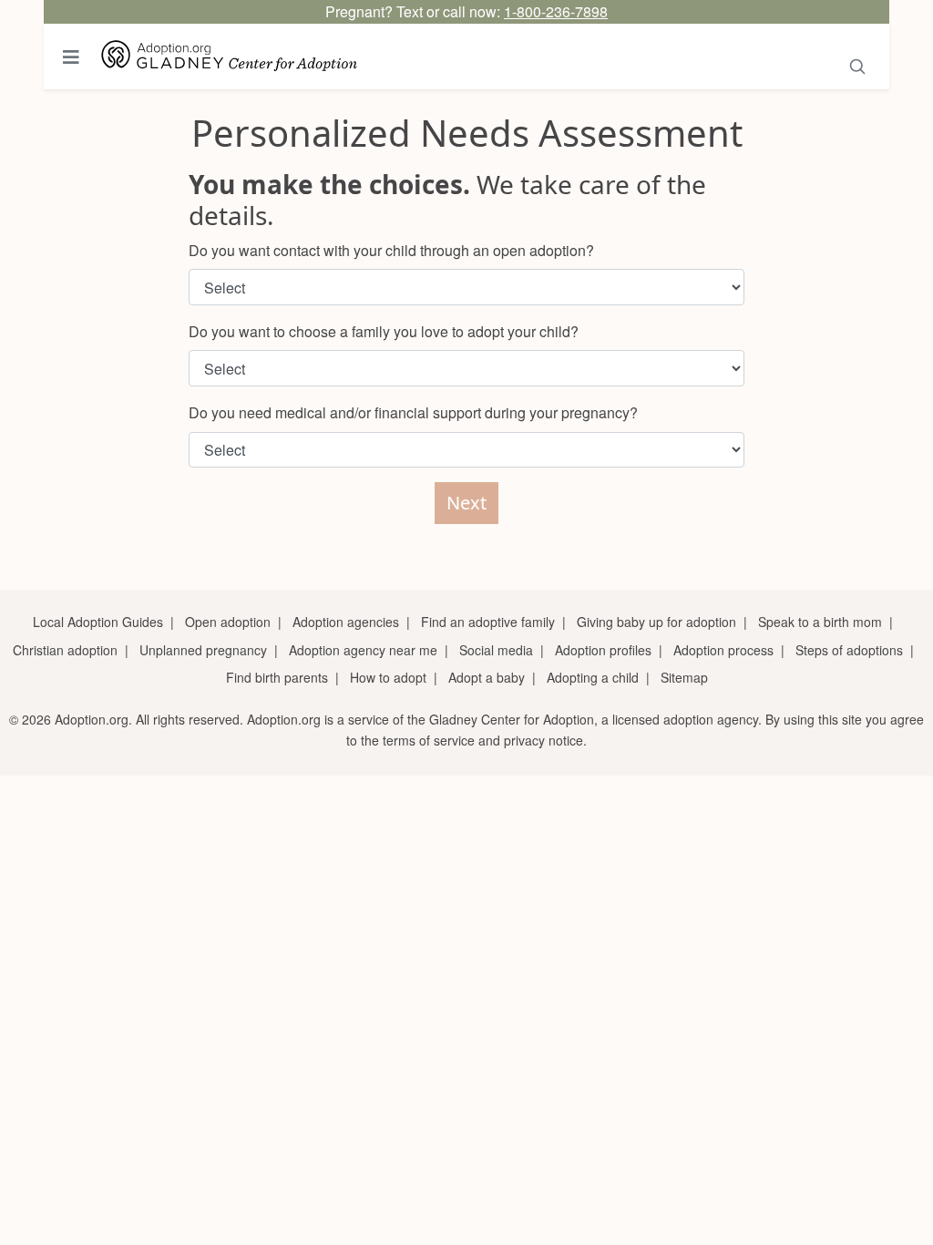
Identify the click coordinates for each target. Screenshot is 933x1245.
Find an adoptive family (488, 621)
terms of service (429, 740)
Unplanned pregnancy (203, 650)
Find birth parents (277, 677)
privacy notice (543, 740)
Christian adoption (65, 650)
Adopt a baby (486, 677)
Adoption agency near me (363, 650)
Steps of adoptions (849, 650)
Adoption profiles (603, 650)
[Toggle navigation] (71, 57)
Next (466, 502)
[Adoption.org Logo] (229, 57)
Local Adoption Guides (98, 621)
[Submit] (858, 62)
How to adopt (388, 677)
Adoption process (723, 650)
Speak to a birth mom (820, 621)
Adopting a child (593, 677)
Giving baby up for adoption (656, 621)
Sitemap (684, 677)
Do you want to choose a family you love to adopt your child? (384, 331)
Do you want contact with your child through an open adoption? (391, 250)
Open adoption (228, 621)
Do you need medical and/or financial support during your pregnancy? (413, 412)
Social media (496, 650)
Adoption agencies (345, 621)
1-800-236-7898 (556, 11)
